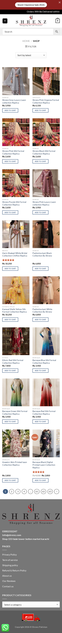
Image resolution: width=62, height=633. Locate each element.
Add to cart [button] (10, 110)
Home (26, 40)
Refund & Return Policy (14, 570)
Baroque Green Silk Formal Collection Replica (14, 412)
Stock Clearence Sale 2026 (31, 4)
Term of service (10, 559)
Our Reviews (8, 580)
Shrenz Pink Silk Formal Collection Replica (13, 152)
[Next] (56, 491)
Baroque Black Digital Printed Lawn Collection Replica (44, 465)
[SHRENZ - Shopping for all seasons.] (31, 20)
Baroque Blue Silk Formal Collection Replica (44, 361)
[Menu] (5, 20)
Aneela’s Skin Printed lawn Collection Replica (14, 463)
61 (37, 491)
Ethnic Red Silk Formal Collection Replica (12, 361)
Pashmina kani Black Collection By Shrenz (42, 254)
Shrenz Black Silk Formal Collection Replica (44, 152)
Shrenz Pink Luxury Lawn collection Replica (44, 203)
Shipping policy (10, 565)
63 (50, 491)
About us (7, 575)
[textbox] (30, 605)
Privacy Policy (9, 554)
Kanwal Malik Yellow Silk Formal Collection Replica (14, 310)
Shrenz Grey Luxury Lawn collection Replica (14, 101)
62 (43, 491)
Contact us (8, 586)
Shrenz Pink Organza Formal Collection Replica (46, 101)
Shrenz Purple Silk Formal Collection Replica (14, 203)
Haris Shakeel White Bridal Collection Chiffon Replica (14, 254)
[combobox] (31, 605)
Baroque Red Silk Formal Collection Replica (44, 412)
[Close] (59, 2)
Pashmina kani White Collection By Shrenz (42, 310)
